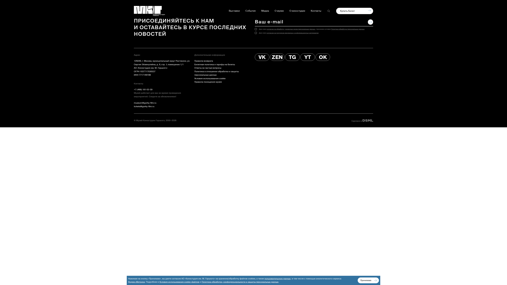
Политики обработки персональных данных (348, 29)
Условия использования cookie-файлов (179, 282)
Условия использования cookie (210, 78)
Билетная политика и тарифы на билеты (214, 64)
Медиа (265, 11)
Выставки (234, 11)
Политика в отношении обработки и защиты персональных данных (216, 73)
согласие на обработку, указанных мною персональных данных (291, 29)
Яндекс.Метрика (136, 282)
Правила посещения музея (208, 81)
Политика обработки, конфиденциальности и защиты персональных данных (240, 282)
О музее (279, 11)
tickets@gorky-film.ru (144, 106)
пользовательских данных (277, 278)
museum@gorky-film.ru (145, 102)
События (250, 11)
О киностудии (297, 11)
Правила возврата (203, 61)
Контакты (316, 11)
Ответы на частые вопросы (207, 67)
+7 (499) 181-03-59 (143, 89)
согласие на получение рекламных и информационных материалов (292, 33)
